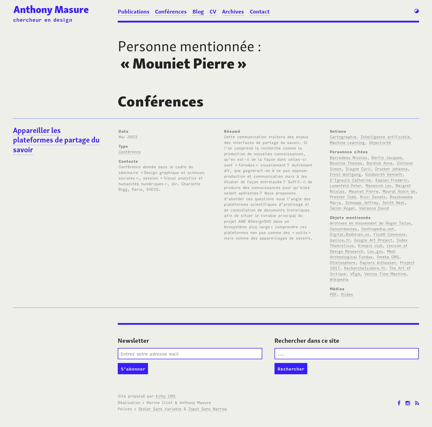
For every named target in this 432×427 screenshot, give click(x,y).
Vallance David (374, 207)
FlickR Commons (390, 234)
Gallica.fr (340, 239)
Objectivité (380, 142)
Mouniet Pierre (363, 191)
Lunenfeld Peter (345, 185)
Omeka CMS (388, 256)
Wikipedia (339, 279)
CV (213, 11)
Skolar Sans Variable (160, 408)
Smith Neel (393, 202)
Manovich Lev (378, 185)
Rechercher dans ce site (306, 340)
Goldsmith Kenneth (383, 174)
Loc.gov (375, 251)
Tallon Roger (342, 207)
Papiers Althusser (378, 262)
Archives (233, 11)
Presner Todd (343, 196)
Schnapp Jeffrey (361, 202)
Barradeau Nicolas (348, 157)
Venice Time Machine (385, 273)
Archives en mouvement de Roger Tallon (370, 222)
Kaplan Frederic (392, 179)
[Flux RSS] (417, 399)
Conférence (129, 151)
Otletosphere (343, 262)
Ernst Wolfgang (345, 174)
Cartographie (343, 136)
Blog (198, 11)
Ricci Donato (373, 196)
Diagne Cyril (358, 168)
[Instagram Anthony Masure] (408, 399)
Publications (133, 11)
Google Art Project (373, 239)
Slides (347, 294)
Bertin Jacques (387, 157)
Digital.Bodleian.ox (349, 234)
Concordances (343, 228)
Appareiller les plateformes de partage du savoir (56, 140)
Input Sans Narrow (207, 408)
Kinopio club (370, 245)
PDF (333, 294)
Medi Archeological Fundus (363, 253)
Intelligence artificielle (385, 136)
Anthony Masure (51, 9)
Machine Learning (347, 142)
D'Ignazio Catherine (350, 179)
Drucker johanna (391, 168)
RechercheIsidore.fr (364, 267)
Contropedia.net (377, 228)
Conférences (170, 11)
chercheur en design (42, 19)
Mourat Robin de (398, 191)
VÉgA (355, 273)
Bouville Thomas (346, 162)
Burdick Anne (379, 162)
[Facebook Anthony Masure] (399, 399)
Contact (260, 11)
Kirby (166, 395)
